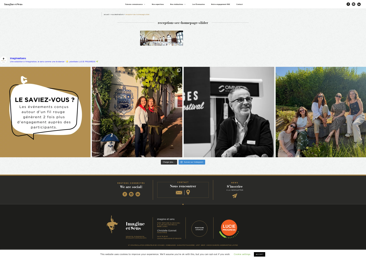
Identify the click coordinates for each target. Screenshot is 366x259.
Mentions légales (199, 228)
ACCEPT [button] (259, 254)
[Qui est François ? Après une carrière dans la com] (229, 112)
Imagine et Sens (13, 5)
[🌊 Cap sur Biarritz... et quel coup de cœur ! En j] (137, 112)
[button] (135, 4)
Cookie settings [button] (242, 254)
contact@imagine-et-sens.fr (169, 238)
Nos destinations (117, 14)
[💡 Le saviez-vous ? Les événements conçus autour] (45, 112)
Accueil (106, 14)
